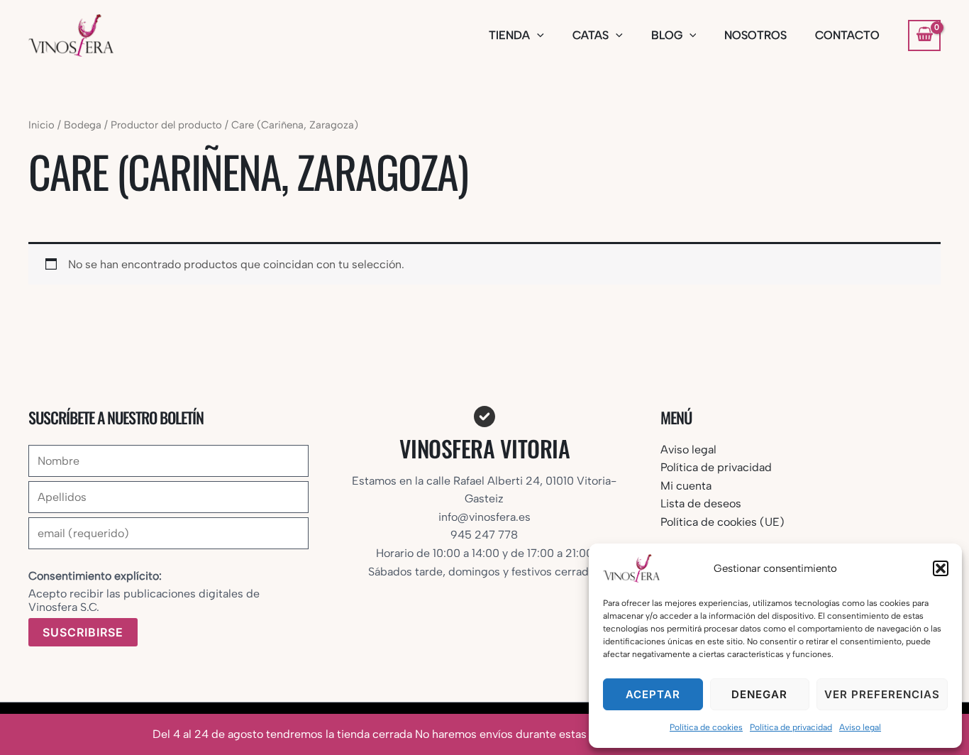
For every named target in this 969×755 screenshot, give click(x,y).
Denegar (759, 694)
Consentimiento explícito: (95, 576)
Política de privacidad (791, 727)
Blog (666, 35)
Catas (590, 35)
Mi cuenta (685, 485)
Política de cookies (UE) (722, 522)
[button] (941, 568)
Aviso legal (860, 727)
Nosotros (755, 35)
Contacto (847, 35)
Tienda (509, 35)
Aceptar (653, 694)
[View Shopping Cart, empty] (924, 35)
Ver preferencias (882, 694)
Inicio (41, 125)
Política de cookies (706, 727)
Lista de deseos (700, 503)
